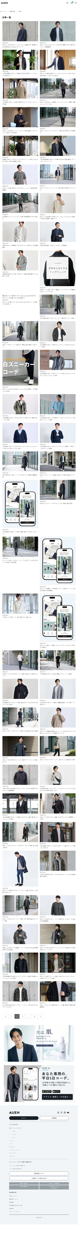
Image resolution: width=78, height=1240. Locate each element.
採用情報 (11, 1202)
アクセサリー (12, 1147)
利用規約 (11, 1208)
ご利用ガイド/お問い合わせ (39, 1178)
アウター (14, 1131)
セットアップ (12, 1153)
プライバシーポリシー (14, 1211)
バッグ (10, 1143)
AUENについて (13, 1196)
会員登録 (54, 1118)
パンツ (13, 1137)
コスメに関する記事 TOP (15, 1168)
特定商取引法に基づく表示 (16, 1205)
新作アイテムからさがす (15, 1128)
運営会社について (13, 1199)
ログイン (23, 1118)
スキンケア (12, 1156)
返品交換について (39, 1173)
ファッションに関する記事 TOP (17, 1165)
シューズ (11, 1140)
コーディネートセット (14, 1150)
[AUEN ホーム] (4, 3)
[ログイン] (67, 3)
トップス (14, 1134)
